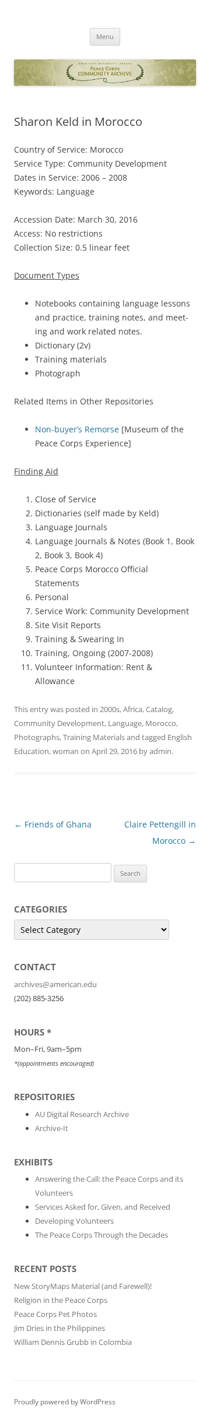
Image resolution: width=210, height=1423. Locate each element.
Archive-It (51, 1128)
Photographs (37, 737)
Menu (105, 36)
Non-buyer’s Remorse (77, 429)
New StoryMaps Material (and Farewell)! (83, 1286)
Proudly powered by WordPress (65, 1402)
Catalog (159, 709)
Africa (132, 709)
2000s (110, 709)
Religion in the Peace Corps (60, 1300)
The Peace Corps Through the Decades (101, 1235)
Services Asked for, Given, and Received (102, 1207)
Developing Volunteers (74, 1221)
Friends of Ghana (53, 824)
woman (65, 751)
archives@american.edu (55, 984)
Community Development (59, 723)
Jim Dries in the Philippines (59, 1328)
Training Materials (94, 737)
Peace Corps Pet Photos (55, 1314)
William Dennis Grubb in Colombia (73, 1342)
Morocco (160, 723)
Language (125, 723)
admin (160, 751)
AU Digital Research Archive (82, 1114)
